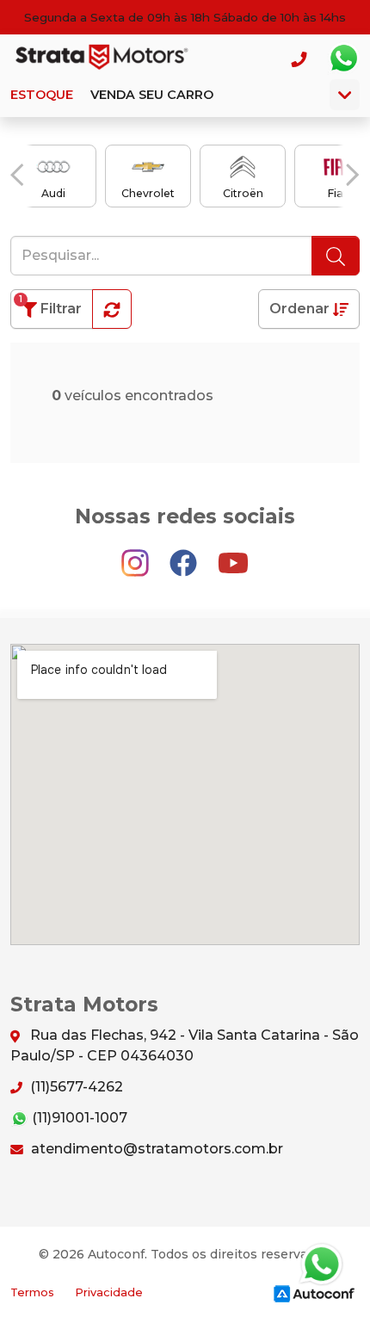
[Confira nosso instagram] (137, 555)
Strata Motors (99, 58)
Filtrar (50, 305)
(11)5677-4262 (75, 1087)
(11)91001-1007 (77, 1118)
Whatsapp (343, 58)
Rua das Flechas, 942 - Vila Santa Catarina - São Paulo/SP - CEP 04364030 (184, 1045)
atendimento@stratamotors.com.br (155, 1149)
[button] (17, 174)
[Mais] (345, 94)
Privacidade (109, 1292)
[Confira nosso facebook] (185, 555)
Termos (32, 1292)
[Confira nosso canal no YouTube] (233, 555)
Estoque (41, 94)
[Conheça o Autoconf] (314, 1292)
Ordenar (301, 308)
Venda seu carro (151, 94)
